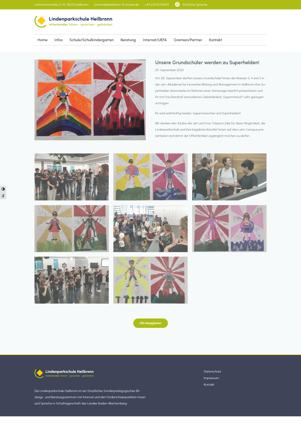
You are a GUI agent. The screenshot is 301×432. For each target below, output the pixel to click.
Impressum (211, 378)
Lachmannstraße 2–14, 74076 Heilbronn (61, 4)
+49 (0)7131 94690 (157, 4)
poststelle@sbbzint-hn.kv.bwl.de (116, 4)
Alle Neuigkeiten (151, 323)
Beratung (128, 40)
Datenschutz (212, 371)
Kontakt (215, 40)
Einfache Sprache (195, 4)
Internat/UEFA (155, 40)
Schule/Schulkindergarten (91, 40)
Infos (58, 40)
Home (43, 40)
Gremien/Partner (188, 40)
